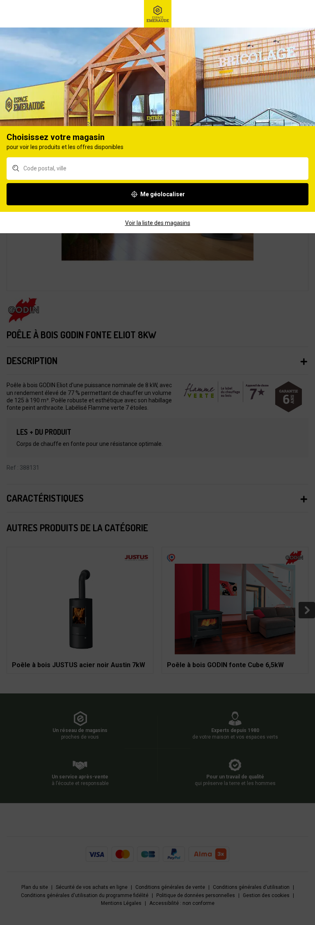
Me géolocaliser (162, 194)
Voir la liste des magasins (157, 223)
